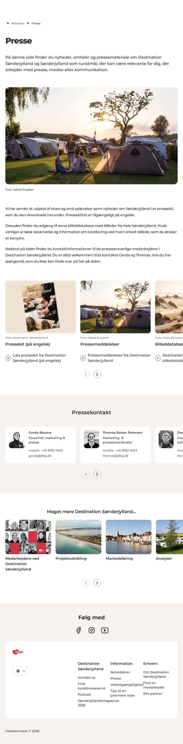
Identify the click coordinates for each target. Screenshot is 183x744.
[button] (40, 349)
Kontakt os (86, 678)
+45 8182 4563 (126, 450)
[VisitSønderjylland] (26, 652)
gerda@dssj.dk (40, 456)
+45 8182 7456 (52, 450)
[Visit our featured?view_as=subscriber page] (105, 630)
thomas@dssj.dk (115, 456)
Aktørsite (17, 23)
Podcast (84, 694)
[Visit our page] (92, 630)
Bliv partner (152, 694)
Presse (115, 678)
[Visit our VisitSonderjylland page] (78, 630)
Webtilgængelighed (126, 685)
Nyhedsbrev (120, 672)
